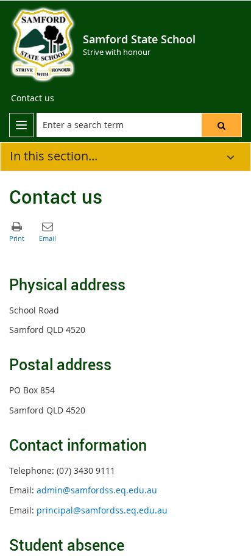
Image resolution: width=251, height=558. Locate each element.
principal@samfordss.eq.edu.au (102, 510)
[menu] (21, 125)
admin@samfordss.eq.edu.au (97, 490)
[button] (221, 125)
